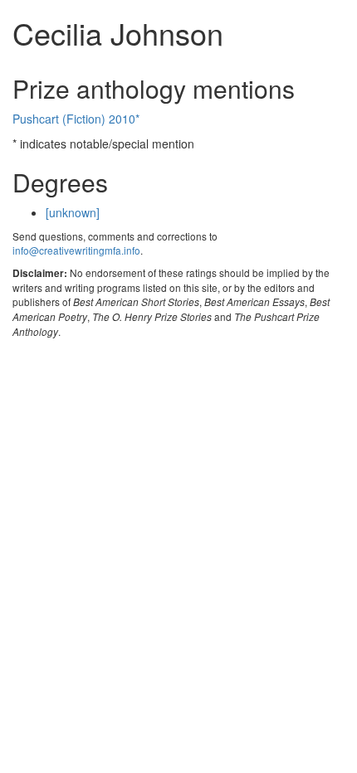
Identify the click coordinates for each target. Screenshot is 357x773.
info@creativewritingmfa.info (76, 250)
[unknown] (73, 212)
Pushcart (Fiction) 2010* (75, 118)
